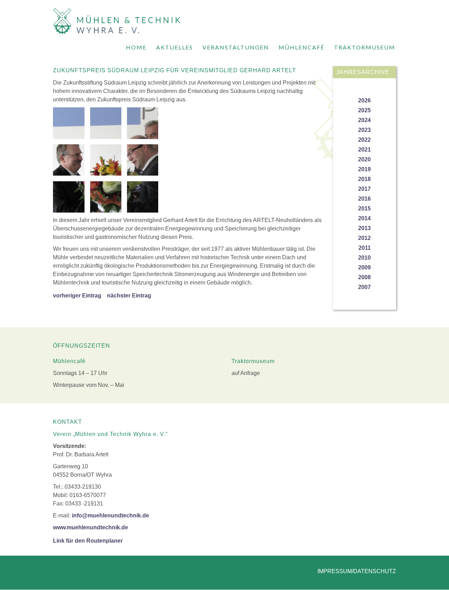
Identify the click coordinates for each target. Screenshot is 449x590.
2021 (364, 150)
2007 (364, 287)
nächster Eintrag (129, 296)
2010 (364, 258)
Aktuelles (174, 47)
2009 (364, 267)
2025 (364, 110)
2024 (364, 120)
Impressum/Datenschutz (356, 571)
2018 (364, 179)
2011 (364, 248)
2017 (364, 189)
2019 (364, 169)
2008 (364, 277)
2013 (364, 228)
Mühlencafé (301, 47)
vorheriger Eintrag (77, 296)
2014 (364, 218)
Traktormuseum (364, 47)
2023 (364, 130)
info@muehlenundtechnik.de (110, 515)
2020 (364, 159)
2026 (364, 100)
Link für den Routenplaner (88, 541)
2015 (364, 209)
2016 (364, 199)
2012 (364, 238)
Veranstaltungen (235, 47)
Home (136, 47)
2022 (364, 140)
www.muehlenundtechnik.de (90, 527)
